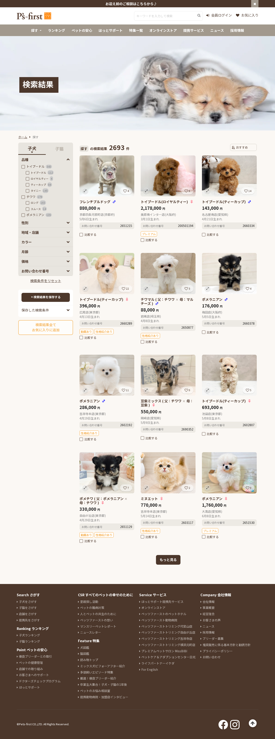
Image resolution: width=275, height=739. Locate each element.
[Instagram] (235, 723)
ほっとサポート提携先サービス (162, 601)
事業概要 (209, 607)
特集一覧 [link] (136, 30)
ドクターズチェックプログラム (40, 681)
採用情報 (209, 632)
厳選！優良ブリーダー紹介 (98, 678)
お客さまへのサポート (34, 675)
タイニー (39, 190)
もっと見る (168, 559)
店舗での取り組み (31, 669)
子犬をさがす (28, 601)
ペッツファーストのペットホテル (163, 614)
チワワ (34, 197)
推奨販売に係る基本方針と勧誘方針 (227, 645)
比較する (90, 234)
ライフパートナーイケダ (157, 663)
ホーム (22, 137)
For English (149, 669)
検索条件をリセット (45, 280)
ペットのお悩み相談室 (95, 691)
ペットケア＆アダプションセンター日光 (168, 657)
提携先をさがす (29, 620)
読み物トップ (89, 660)
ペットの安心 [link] (82, 30)
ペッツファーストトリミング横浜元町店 (168, 645)
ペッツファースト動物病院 (159, 620)
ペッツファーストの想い (96, 620)
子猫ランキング (29, 641)
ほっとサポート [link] (111, 30)
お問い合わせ (212, 657)
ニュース (208, 626)
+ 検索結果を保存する (46, 297)
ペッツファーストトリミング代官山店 (166, 626)
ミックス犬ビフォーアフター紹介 (102, 666)
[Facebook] (223, 723)
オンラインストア (153, 607)
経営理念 (209, 614)
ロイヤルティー (41, 178)
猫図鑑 (84, 653)
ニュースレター (90, 632)
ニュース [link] (217, 30)
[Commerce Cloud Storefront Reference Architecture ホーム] (34, 15)
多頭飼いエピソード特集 (96, 672)
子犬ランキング (29, 635)
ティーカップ (41, 184)
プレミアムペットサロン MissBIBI (164, 651)
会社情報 (209, 601)
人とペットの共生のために (98, 614)
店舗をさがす (28, 614)
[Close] (254, 3)
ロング (38, 202)
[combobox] (168, 16)
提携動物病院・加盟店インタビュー (104, 697)
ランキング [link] (56, 30)
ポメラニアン (38, 215)
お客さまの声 (212, 620)
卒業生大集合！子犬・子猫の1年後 (103, 684)
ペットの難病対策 (92, 607)
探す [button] (34, 30)
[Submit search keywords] (199, 15)
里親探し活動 (89, 601)
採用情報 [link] (237, 30)
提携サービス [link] (193, 30)
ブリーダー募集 (213, 638)
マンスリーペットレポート (98, 626)
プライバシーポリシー (218, 651)
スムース (38, 209)
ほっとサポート (29, 687)
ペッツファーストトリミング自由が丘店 (168, 632)
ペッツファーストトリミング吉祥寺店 (166, 638)
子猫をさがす (28, 607)
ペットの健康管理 (31, 662)
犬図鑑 (84, 647)
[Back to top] (252, 723)
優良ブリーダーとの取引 (35, 656)
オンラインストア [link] (163, 30)
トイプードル (38, 166)
